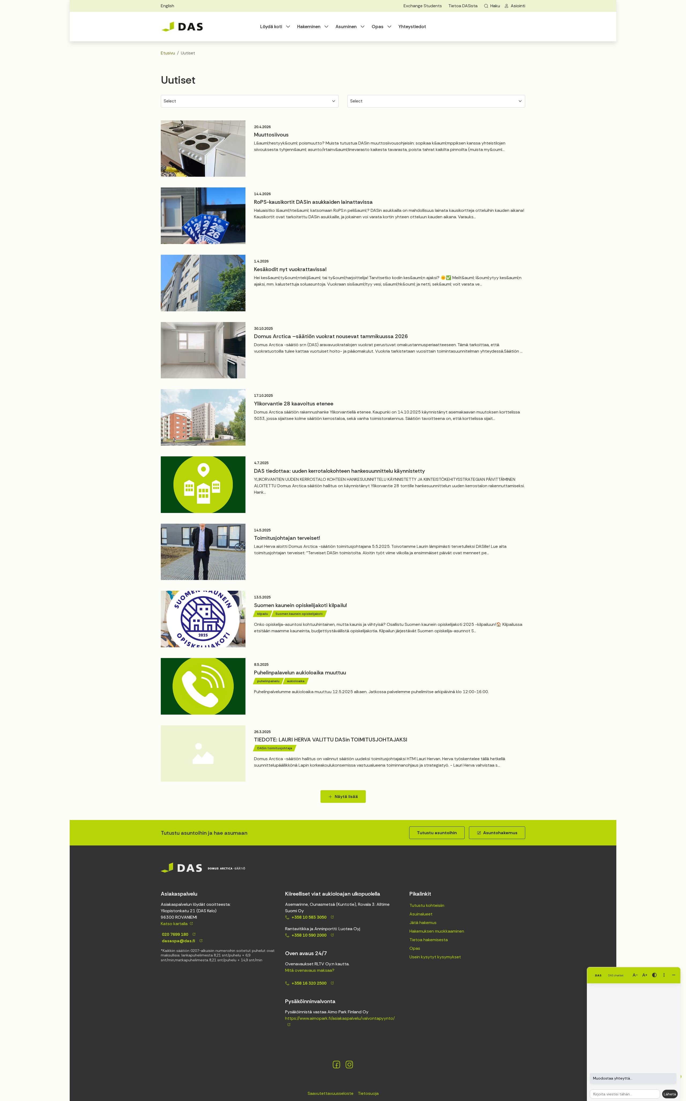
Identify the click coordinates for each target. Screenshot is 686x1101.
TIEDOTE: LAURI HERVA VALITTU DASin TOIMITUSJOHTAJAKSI (330, 739)
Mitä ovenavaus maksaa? (309, 970)
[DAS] (182, 26)
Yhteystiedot (412, 26)
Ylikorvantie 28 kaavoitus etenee (293, 403)
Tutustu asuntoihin (437, 833)
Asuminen (346, 26)
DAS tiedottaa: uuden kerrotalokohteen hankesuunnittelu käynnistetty (339, 471)
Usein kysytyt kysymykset (435, 957)
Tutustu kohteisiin (426, 905)
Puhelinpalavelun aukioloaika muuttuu (300, 672)
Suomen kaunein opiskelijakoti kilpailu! (300, 605)
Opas (377, 26)
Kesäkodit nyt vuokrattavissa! (290, 269)
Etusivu (168, 53)
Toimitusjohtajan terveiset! (287, 538)
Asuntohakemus (500, 833)
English (167, 6)
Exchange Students (423, 6)
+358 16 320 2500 (309, 983)
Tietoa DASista (463, 6)
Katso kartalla (174, 923)
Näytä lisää (346, 796)
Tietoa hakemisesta (428, 940)
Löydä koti (271, 26)
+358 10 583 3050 (309, 917)
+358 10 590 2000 (309, 935)
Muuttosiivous (271, 134)
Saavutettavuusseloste (330, 1093)
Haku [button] (495, 6)
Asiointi (518, 6)
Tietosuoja (368, 1093)
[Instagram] (349, 1064)
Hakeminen (308, 26)
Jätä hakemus (423, 922)
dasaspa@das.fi (178, 941)
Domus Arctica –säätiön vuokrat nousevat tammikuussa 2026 (331, 336)
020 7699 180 (174, 934)
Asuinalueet (421, 914)
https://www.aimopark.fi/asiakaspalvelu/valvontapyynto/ (340, 1018)
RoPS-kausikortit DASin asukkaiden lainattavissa (313, 202)
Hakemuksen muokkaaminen (436, 931)
